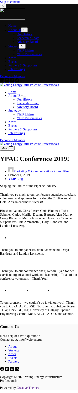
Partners (13, 361)
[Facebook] (2, 370)
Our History (24, 99)
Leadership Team (28, 103)
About (12, 346)
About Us (14, 95)
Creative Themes (28, 387)
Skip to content (10, 2)
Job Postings (16, 133)
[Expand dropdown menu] (24, 96)
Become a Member (12, 140)
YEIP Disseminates (29, 118)
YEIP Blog (15, 179)
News (12, 122)
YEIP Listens (25, 114)
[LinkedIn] (17, 370)
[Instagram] (12, 370)
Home (12, 92)
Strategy (13, 110)
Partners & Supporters (22, 129)
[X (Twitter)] (7, 370)
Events (12, 125)
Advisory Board (27, 107)
